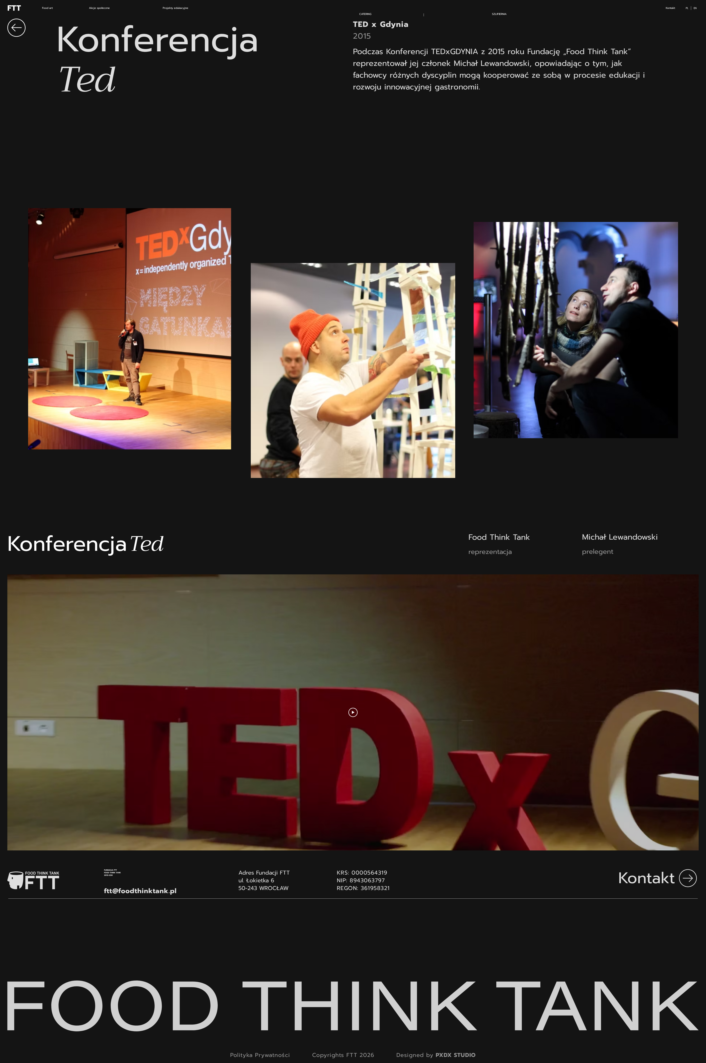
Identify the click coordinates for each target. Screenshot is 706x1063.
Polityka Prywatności (260, 1055)
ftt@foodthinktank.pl (140, 891)
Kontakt (646, 878)
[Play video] (353, 712)
